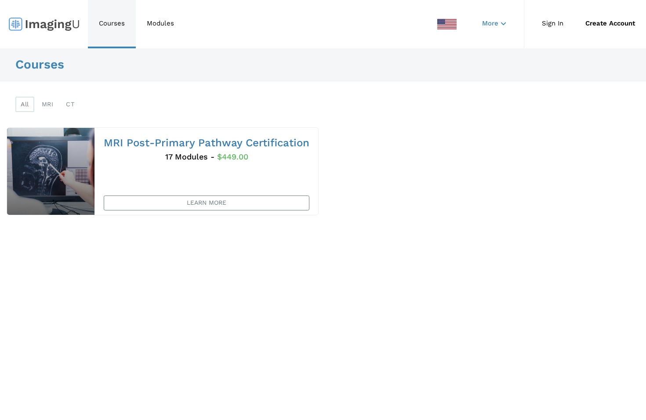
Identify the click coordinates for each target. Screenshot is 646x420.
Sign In (552, 23)
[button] (447, 24)
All (25, 104)
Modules (160, 23)
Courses (112, 23)
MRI (48, 104)
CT (70, 104)
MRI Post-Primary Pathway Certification (206, 143)
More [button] (490, 23)
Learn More (206, 202)
